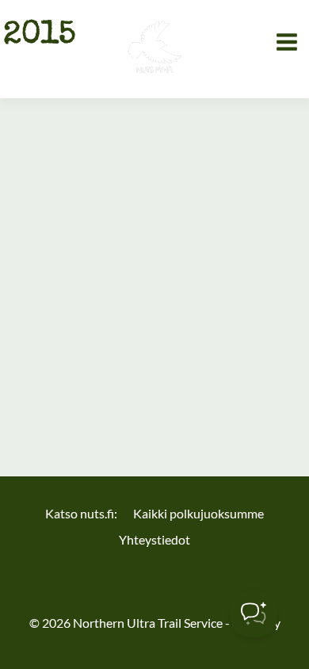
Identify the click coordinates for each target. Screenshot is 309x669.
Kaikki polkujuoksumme (198, 513)
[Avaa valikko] (287, 41)
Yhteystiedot (154, 539)
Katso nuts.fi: (81, 513)
